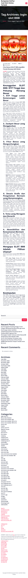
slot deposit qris (4, 559)
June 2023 (4, 406)
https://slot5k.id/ (5, 518)
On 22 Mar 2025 (6, 63)
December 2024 (5, 380)
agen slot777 (4, 416)
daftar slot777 (5, 427)
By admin (14, 63)
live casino (4, 434)
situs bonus (4, 449)
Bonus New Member (6, 418)
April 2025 (3, 374)
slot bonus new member (7, 468)
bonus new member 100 (7, 419)
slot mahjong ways (6, 483)
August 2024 (4, 387)
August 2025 (4, 367)
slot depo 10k (4, 472)
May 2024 (3, 392)
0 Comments (7, 65)
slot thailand (4, 554)
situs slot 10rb (5, 452)
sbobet (3, 445)
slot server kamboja (6, 491)
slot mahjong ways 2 (6, 485)
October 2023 (4, 401)
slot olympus (4, 547)
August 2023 (4, 405)
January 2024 (5, 397)
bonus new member (5, 515)
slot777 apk (4, 495)
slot (2, 526)
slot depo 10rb (5, 473)
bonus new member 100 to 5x (9, 423)
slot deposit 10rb (5, 478)
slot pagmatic (4, 512)
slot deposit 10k (5, 477)
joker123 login (4, 544)
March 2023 (4, 410)
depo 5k (2, 508)
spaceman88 (4, 501)
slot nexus (3, 556)
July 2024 (3, 388)
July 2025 (3, 369)
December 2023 (5, 398)
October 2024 (4, 383)
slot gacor (4, 480)
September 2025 (5, 365)
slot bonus (4, 465)
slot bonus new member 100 (8, 470)
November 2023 (5, 400)
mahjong (3, 436)
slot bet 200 (4, 462)
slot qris (3, 486)
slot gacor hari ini (5, 481)
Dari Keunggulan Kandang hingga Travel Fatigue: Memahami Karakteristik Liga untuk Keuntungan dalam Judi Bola (13, 328)
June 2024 (4, 390)
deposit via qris (5, 429)
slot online (3, 529)
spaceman (4, 499)
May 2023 (3, 408)
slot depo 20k (4, 475)
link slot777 (4, 432)
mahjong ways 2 (5, 441)
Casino (3, 426)
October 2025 (4, 364)
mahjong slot (4, 437)
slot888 (5, 71)
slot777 (3, 493)
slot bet (2, 548)
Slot (21, 63)
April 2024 (4, 393)
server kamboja (4, 551)
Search (3, 315)
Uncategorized (5, 503)
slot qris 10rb (4, 490)
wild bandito (4, 504)
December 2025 (5, 361)
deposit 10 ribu (4, 550)
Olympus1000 (4, 444)
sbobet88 (3, 447)
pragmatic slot (4, 517)
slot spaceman (4, 557)
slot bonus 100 (5, 467)
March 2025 (4, 375)
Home (4, 21)
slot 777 (3, 525)
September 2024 (5, 385)
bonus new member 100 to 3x (9, 421)
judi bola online (4, 560)
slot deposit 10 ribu (5, 509)
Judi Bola (3, 431)
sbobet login (3, 542)
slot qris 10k (4, 488)
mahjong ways (5, 439)
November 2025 (5, 362)
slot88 (3, 496)
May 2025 (3, 372)
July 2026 (3, 359)
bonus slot (4, 424)
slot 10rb (3, 460)
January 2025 (4, 379)
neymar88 (4, 442)
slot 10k (3, 459)
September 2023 (5, 403)
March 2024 (4, 395)
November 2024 (5, 382)
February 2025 (5, 377)
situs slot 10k (4, 450)
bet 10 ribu (3, 553)
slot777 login (4, 545)
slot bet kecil (4, 463)
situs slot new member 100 (8, 455)
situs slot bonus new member (9, 454)
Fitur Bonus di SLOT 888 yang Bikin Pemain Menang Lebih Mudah (14, 68)
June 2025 (4, 370)
